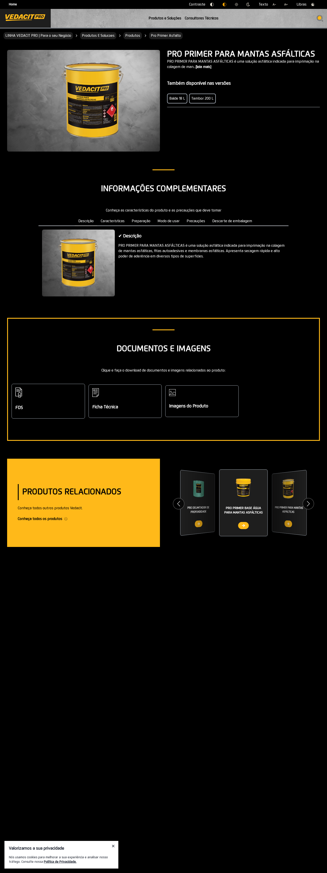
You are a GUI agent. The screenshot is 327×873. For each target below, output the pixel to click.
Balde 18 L (177, 98)
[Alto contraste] (224, 4)
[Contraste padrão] (212, 4)
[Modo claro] (236, 4)
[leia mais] (203, 67)
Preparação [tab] (141, 221)
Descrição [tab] (86, 221)
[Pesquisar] (319, 18)
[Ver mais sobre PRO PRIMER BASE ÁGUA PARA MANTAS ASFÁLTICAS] (243, 525)
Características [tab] (113, 221)
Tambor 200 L (202, 98)
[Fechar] (113, 846)
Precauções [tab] (196, 221)
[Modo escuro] (248, 4)
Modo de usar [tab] (168, 221)
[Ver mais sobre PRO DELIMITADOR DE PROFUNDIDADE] (198, 523)
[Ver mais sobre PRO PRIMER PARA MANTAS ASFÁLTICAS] (288, 523)
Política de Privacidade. (60, 861)
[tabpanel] (163, 263)
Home (13, 4)
